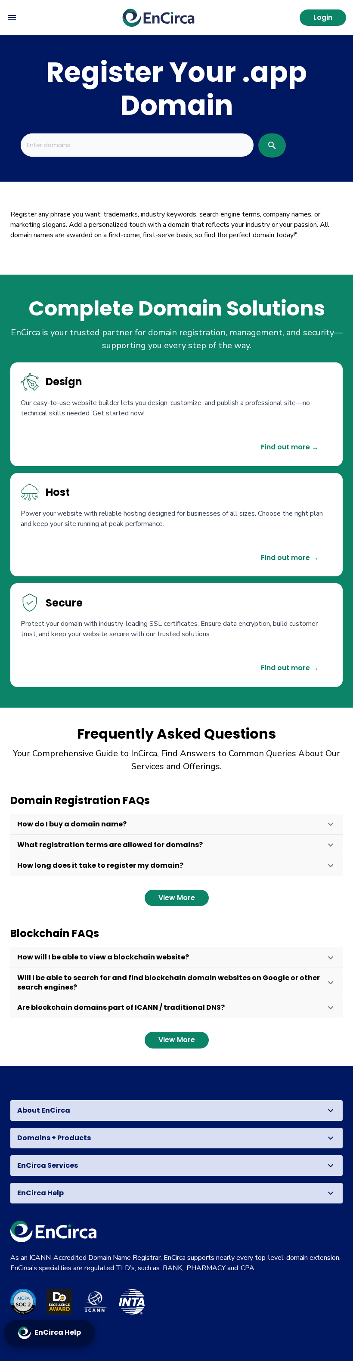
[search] (272, 145)
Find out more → (290, 447)
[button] (176, 824)
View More (176, 898)
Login (322, 17)
